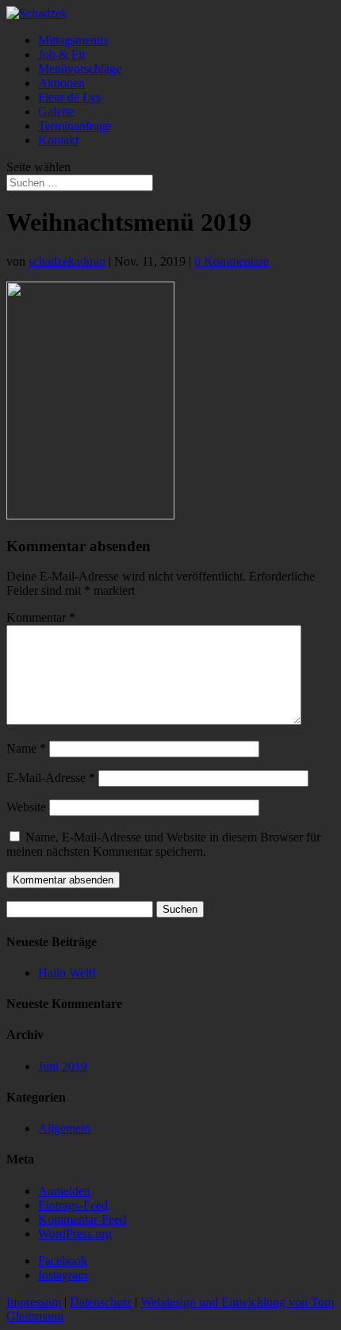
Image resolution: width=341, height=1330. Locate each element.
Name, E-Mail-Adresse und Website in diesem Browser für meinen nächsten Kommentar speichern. (163, 844)
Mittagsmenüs (73, 40)
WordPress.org (75, 1233)
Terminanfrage (74, 125)
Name (26, 748)
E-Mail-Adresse (50, 777)
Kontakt (58, 140)
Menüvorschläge (79, 68)
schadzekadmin (67, 261)
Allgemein (64, 1128)
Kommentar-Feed (82, 1219)
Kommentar (40, 617)
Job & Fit (61, 54)
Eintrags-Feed (73, 1205)
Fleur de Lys (69, 97)
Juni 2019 (62, 1066)
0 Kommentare (231, 261)
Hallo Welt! (67, 972)
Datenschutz (101, 1302)
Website (26, 807)
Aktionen (61, 83)
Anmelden (64, 1191)
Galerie (56, 111)
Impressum (33, 1302)
